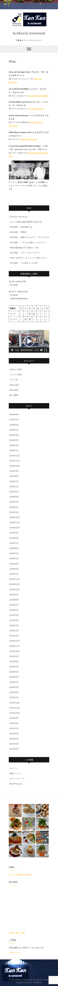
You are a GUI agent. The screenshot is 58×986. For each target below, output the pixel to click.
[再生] (12, 350)
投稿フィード (15, 773)
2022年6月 (14, 672)
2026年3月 (14, 440)
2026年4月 (14, 435)
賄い (11, 395)
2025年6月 (14, 486)
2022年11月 (14, 646)
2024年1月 (14, 574)
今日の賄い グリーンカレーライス (24, 252)
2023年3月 (14, 625)
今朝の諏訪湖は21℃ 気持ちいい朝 (23, 247)
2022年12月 (14, 641)
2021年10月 (14, 713)
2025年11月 (14, 461)
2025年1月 (14, 512)
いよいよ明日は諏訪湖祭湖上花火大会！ (26, 222)
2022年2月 (14, 692)
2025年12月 (14, 455)
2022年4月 (14, 682)
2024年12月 (14, 517)
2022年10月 (14, 651)
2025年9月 (14, 471)
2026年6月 (14, 425)
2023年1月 (14, 636)
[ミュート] (41, 350)
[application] (29, 341)
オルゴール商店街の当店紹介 (20, 875)
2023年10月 (14, 589)
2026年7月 (14, 419)
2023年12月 (14, 579)
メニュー (13, 374)
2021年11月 (14, 708)
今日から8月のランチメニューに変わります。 (28, 258)
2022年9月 (14, 656)
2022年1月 (14, 697)
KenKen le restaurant (29, 33)
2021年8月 (14, 723)
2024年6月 (14, 548)
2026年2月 (14, 445)
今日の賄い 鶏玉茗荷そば (20, 227)
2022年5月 (14, 677)
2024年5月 (14, 553)
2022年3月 (14, 687)
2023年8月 (14, 600)
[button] (29, 341)
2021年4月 (14, 744)
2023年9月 (14, 594)
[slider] (27, 350)
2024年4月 (14, 558)
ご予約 (41, 969)
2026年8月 (14, 414)
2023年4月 (14, 620)
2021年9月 (14, 718)
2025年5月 (14, 491)
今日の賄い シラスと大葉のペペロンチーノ (28, 242)
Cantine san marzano (28, 139)
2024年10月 (14, 527)
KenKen (29, 965)
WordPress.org (15, 783)
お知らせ (13, 369)
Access (29, 972)
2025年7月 (14, 481)
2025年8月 (14, 476)
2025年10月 (14, 466)
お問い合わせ (29, 969)
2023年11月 (14, 584)
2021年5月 (14, 738)
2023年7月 (14, 605)
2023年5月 (14, 615)
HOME (17, 965)
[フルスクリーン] (45, 350)
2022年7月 (14, 666)
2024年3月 (14, 564)
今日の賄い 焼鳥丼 (17, 232)
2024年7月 (14, 543)
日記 (11, 390)
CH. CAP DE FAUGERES (38, 96)
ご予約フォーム (15, 952)
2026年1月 (14, 450)
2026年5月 (14, 430)
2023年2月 (14, 630)
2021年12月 (14, 702)
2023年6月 (14, 610)
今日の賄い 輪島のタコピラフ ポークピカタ (29, 237)
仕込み (12, 385)
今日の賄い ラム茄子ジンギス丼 (23, 263)
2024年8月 (14, 538)
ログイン (13, 768)
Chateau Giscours (36, 108)
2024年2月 (14, 569)
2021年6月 (14, 733)
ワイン (12, 379)
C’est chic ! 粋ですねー (18, 217)
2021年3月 (14, 749)
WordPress (37, 982)
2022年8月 (14, 661)
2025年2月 (14, 507)
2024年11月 (14, 522)
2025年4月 (14, 497)
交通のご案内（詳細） (17, 933)
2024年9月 (14, 533)
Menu (40, 965)
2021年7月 (14, 728)
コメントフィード (17, 778)
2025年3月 (14, 502)
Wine (16, 969)
